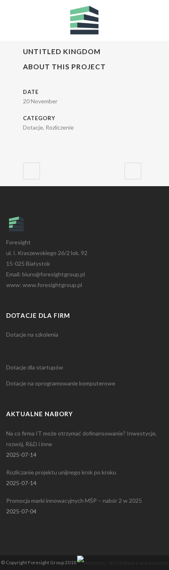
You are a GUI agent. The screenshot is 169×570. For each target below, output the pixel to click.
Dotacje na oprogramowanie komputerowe (60, 383)
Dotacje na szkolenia (32, 334)
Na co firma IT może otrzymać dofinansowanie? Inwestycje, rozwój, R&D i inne (81, 438)
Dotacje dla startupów (34, 367)
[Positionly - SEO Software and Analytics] (123, 562)
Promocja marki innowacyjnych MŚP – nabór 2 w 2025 (74, 500)
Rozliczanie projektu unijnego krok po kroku (61, 472)
